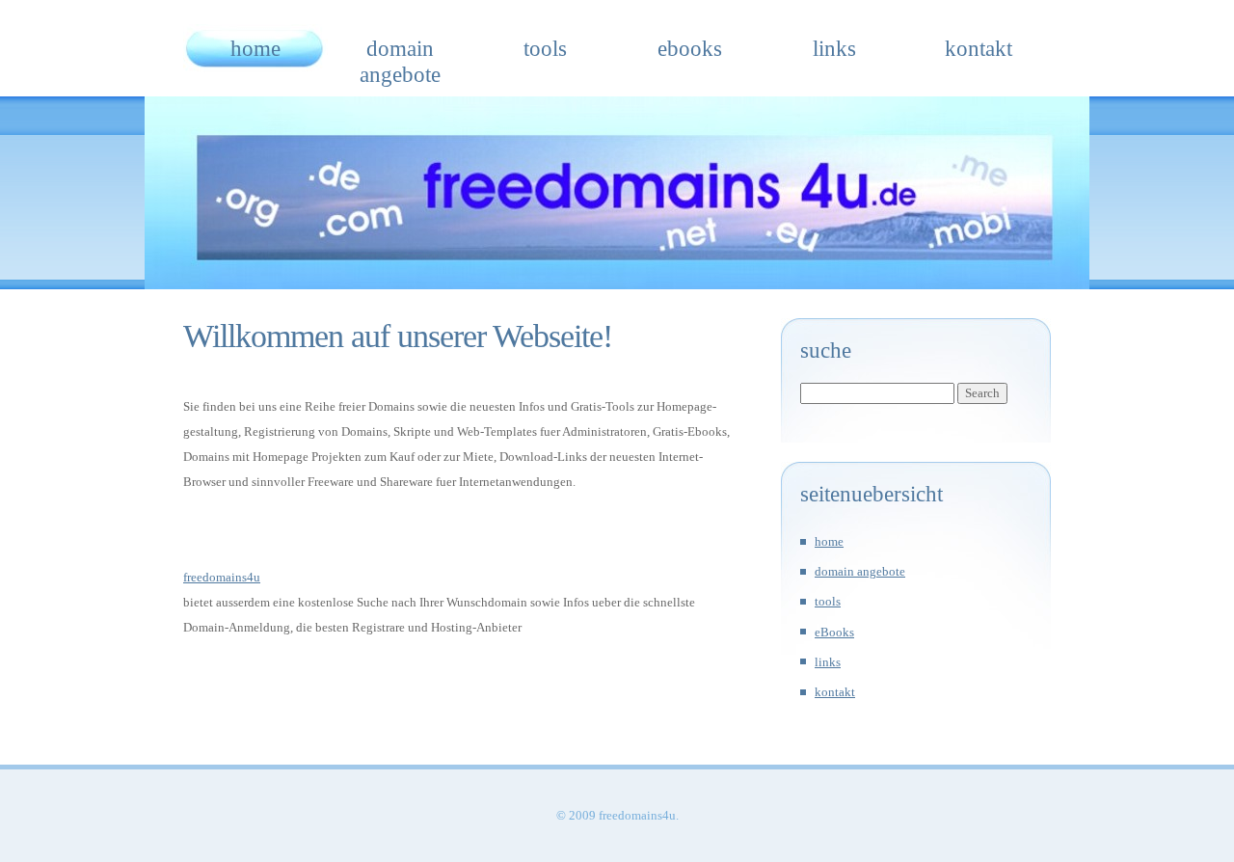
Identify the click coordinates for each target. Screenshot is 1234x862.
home (255, 48)
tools (545, 48)
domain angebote (400, 54)
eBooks (689, 48)
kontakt (978, 48)
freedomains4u (221, 577)
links (834, 48)
